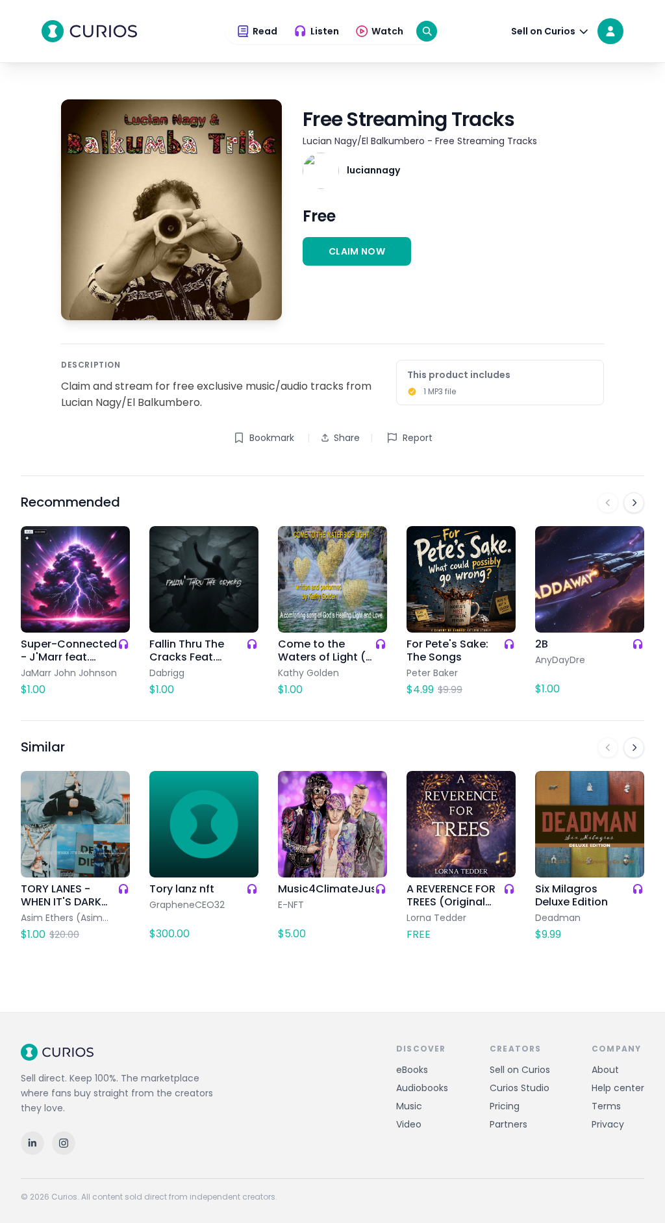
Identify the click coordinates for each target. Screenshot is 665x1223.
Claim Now (357, 251)
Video (408, 1124)
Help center (618, 1087)
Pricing (505, 1106)
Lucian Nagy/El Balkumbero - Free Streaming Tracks (420, 140)
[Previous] (607, 502)
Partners (508, 1124)
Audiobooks (422, 1087)
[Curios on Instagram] (63, 1143)
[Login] (610, 31)
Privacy (608, 1124)
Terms (606, 1106)
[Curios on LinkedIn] (32, 1143)
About (605, 1069)
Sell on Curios (520, 1069)
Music (409, 1106)
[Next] (633, 502)
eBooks (412, 1069)
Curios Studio (519, 1087)
